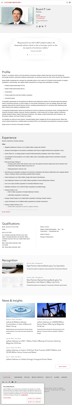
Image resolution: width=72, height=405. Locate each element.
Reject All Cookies (34, 401)
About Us (49, 377)
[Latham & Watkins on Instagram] (15, 382)
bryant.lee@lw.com (40, 16)
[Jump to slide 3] (32, 55)
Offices (27, 377)
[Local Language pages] (69, 2)
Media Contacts (38, 377)
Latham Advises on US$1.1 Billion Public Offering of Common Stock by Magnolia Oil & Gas (33, 342)
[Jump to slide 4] (34, 55)
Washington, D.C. (45, 391)
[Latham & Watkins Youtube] (12, 382)
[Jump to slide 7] (40, 55)
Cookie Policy (24, 395)
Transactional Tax (54, 231)
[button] (36, 209)
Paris (60, 389)
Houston (50, 388)
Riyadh (63, 389)
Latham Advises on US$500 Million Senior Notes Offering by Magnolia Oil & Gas (50, 324)
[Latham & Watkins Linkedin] (3, 382)
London (55, 388)
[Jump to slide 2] (30, 55)
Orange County (54, 389)
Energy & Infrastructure (41, 20)
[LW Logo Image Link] (13, 2)
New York (48, 389)
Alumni (56, 377)
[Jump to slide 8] (42, 55)
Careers (64, 377)
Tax (37, 22)
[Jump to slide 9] (44, 55)
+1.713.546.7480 (40, 18)
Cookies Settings (7, 397)
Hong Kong (45, 388)
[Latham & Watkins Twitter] (6, 382)
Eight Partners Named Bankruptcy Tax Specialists (46, 266)
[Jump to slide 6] (38, 55)
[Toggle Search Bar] (67, 2)
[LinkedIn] (42, 26)
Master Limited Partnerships (48, 229)
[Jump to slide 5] (36, 55)
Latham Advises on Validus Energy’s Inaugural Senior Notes (29, 359)
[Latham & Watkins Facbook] (9, 382)
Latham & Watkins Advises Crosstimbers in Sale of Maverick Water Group (18, 324)
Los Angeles (60, 388)
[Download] (37, 26)
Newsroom (18, 377)
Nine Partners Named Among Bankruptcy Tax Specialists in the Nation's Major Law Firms (44, 281)
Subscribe (6, 377)
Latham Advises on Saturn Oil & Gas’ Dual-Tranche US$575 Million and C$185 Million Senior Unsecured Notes (33, 351)
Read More (63, 366)
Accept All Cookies (34, 398)
